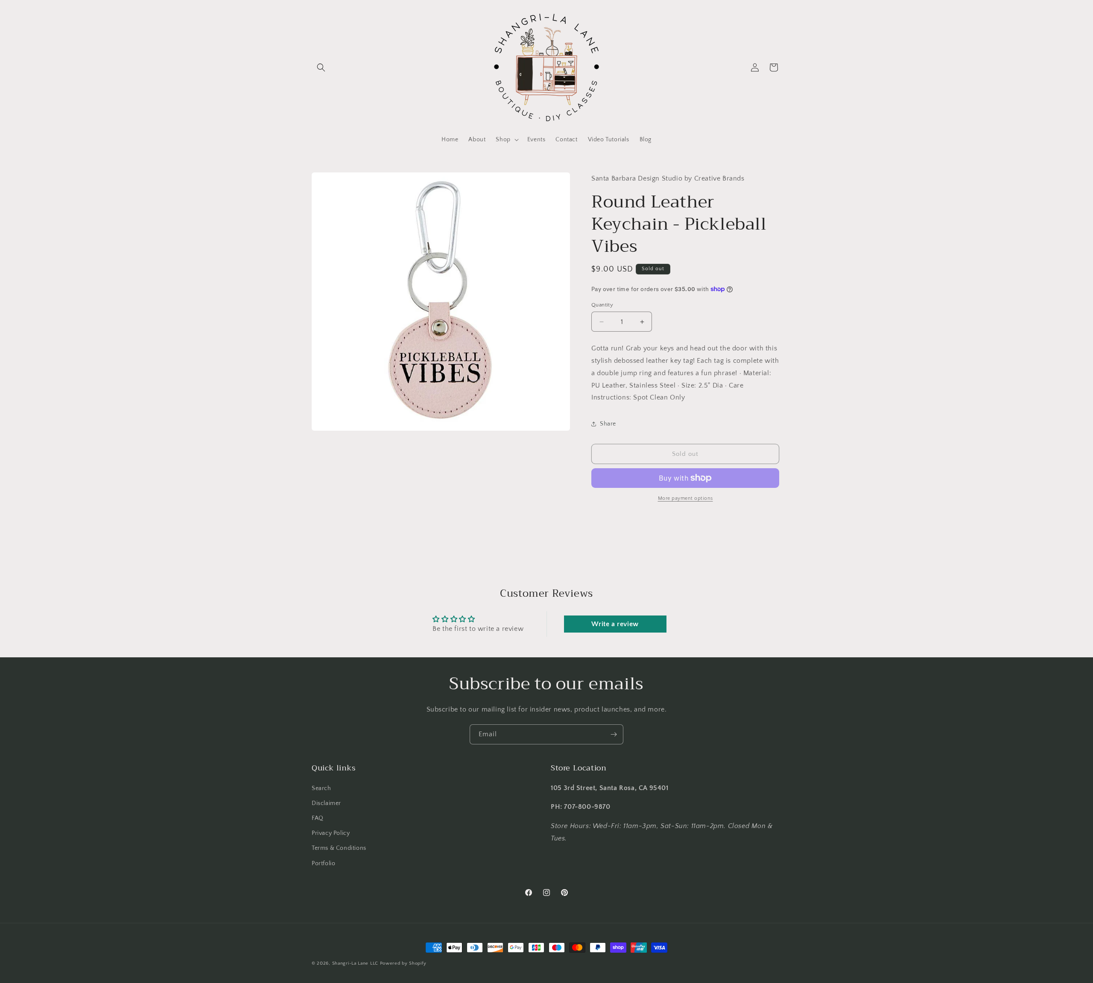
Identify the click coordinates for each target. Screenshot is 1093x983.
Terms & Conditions (339, 848)
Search (321, 788)
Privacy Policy (331, 832)
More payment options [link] (685, 498)
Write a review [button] (614, 624)
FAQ (318, 817)
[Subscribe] (613, 734)
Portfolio (323, 863)
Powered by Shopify (403, 963)
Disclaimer (326, 802)
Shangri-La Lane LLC (355, 963)
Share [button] (608, 423)
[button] (321, 67)
